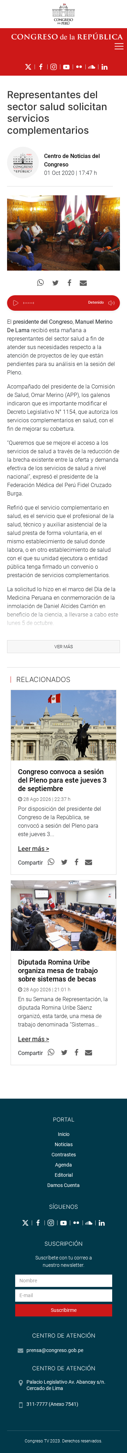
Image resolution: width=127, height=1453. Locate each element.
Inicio (63, 1134)
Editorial (64, 1175)
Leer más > (33, 848)
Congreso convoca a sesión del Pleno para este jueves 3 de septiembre (62, 780)
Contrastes (64, 1154)
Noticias (64, 1144)
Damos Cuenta (63, 1185)
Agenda (63, 1165)
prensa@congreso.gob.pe (54, 1350)
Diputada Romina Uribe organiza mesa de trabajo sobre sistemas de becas (58, 970)
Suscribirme (64, 1310)
